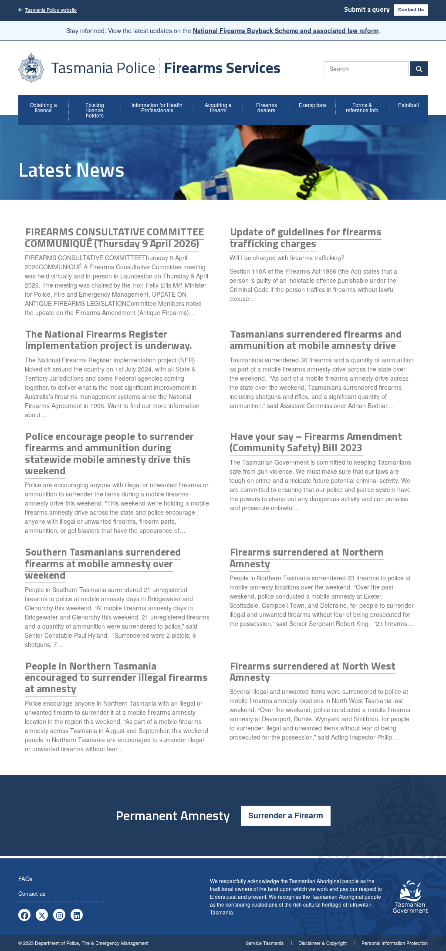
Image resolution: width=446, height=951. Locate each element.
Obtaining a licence (43, 107)
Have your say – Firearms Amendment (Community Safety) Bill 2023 (316, 441)
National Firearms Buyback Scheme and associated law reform (285, 30)
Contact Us (411, 9)
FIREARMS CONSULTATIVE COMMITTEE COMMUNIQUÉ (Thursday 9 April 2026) (114, 237)
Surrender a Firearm (285, 815)
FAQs (25, 878)
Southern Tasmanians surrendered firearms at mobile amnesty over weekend (103, 563)
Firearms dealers (266, 107)
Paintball (408, 104)
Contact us (32, 893)
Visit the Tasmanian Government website (410, 896)
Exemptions (313, 104)
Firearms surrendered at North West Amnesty (312, 671)
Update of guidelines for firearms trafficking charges (306, 237)
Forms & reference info (362, 107)
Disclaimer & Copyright (322, 943)
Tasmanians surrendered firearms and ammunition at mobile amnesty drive (316, 339)
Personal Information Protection (395, 943)
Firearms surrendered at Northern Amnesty (307, 557)
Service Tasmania (265, 943)
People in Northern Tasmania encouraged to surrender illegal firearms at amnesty (116, 677)
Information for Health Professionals (157, 107)
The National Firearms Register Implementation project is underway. (108, 339)
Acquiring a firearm (218, 107)
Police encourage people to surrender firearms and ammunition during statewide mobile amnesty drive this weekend (109, 453)
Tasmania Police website (51, 9)
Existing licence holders (94, 110)
